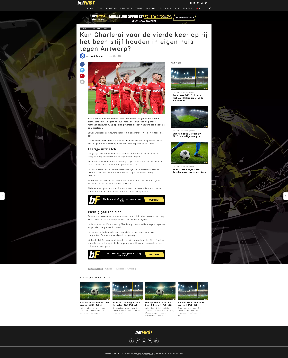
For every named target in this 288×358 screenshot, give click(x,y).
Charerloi (120, 269)
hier (137, 355)
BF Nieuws (188, 8)
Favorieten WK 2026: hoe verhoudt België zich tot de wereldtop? (188, 98)
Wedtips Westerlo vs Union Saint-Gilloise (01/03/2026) (159, 303)
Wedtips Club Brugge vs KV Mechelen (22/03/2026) (126, 303)
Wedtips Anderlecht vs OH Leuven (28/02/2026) (191, 303)
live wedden (132, 140)
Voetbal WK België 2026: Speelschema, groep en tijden (189, 170)
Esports (139, 8)
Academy (150, 8)
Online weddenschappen (100, 140)
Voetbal (89, 8)
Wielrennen (126, 8)
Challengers (164, 8)
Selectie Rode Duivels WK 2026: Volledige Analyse (187, 135)
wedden (110, 143)
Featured (130, 269)
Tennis (100, 8)
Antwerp (108, 269)
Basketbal (111, 8)
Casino (177, 8)
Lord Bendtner (97, 56)
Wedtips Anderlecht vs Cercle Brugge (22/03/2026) (95, 303)
